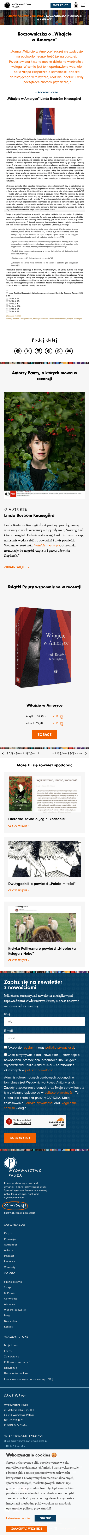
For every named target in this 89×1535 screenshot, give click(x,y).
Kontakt (8, 1326)
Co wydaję (11, 1298)
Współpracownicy (15, 1309)
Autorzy (8, 1250)
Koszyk (8, 1351)
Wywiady (10, 1267)
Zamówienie (11, 1356)
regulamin (30, 1047)
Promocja (10, 1239)
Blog (7, 1315)
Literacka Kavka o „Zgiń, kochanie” (37, 819)
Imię (7, 1014)
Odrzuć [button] (45, 1518)
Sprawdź (9, 1212)
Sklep (7, 1287)
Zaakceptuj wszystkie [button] (26, 1528)
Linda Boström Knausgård (29, 515)
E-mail (8, 1031)
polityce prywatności (39, 1070)
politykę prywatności (59, 1047)
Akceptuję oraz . (41, 1047)
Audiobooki (11, 1244)
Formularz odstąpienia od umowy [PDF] (28, 1379)
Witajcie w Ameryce (44, 705)
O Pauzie (9, 1293)
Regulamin (10, 1367)
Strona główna (18, 15)
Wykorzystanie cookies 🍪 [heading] (31, 1455)
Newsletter (10, 1321)
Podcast (9, 1255)
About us (9, 1304)
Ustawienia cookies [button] (18, 1518)
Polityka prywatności (38, 1103)
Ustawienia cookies (16, 1373)
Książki (8, 1233)
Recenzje (37, 15)
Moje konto (11, 1345)
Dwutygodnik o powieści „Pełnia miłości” (42, 884)
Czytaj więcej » (18, 825)
